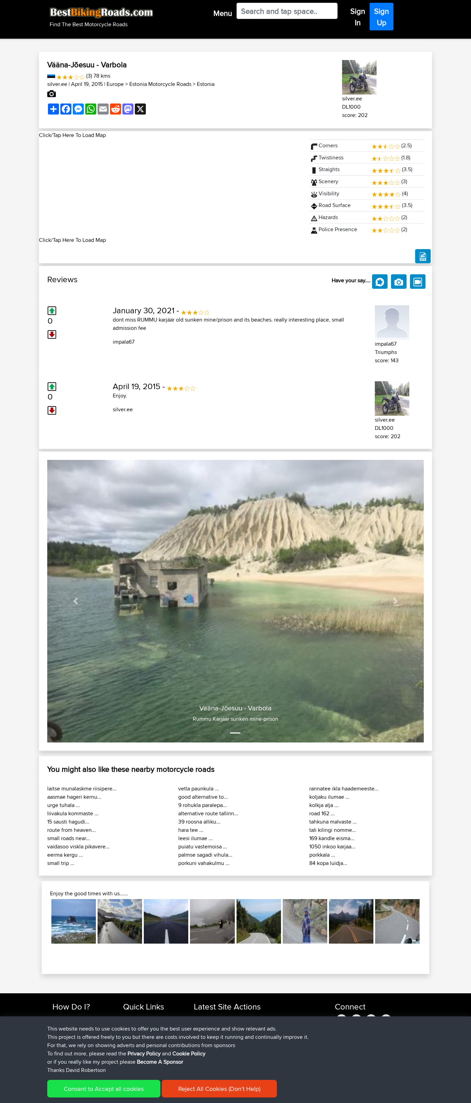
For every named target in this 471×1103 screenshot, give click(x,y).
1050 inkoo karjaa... (332, 846)
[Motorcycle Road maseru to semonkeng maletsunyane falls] (305, 921)
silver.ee (57, 84)
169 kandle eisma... (331, 838)
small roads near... (68, 838)
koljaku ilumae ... (329, 797)
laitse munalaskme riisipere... (82, 788)
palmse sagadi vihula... (205, 855)
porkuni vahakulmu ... (204, 863)
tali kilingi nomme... (332, 830)
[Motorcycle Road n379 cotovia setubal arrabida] (259, 921)
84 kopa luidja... (328, 863)
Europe (115, 84)
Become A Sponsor (160, 1062)
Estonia (205, 84)
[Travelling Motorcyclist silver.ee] (359, 76)
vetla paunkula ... (198, 788)
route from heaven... (71, 830)
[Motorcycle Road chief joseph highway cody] (351, 921)
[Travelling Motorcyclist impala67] (392, 321)
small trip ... (60, 863)
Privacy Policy (144, 1053)
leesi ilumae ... (195, 838)
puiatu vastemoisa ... (202, 846)
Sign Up (381, 17)
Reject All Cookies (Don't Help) (219, 1088)
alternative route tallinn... (208, 813)
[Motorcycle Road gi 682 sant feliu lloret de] (397, 921)
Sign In (357, 17)
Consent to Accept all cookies (104, 1088)
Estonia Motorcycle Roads (160, 84)
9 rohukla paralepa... (202, 805)
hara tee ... (190, 830)
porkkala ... (322, 855)
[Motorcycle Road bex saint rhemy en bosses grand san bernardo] (212, 921)
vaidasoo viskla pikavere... (78, 846)
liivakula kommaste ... (73, 813)
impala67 (123, 342)
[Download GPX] (423, 256)
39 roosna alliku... (199, 822)
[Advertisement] (170, 187)
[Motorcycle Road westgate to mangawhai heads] (73, 921)
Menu (222, 13)
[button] (75, 601)
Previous (41, 921)
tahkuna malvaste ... (333, 822)
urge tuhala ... (63, 805)
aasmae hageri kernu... (74, 797)
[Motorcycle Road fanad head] (120, 921)
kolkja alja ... (324, 805)
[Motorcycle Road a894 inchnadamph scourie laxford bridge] (166, 921)
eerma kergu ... (65, 855)
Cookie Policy (189, 1053)
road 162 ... (322, 813)
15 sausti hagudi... (68, 822)
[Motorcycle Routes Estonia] (51, 76)
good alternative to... (203, 797)
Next (430, 921)
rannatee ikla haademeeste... (344, 788)
